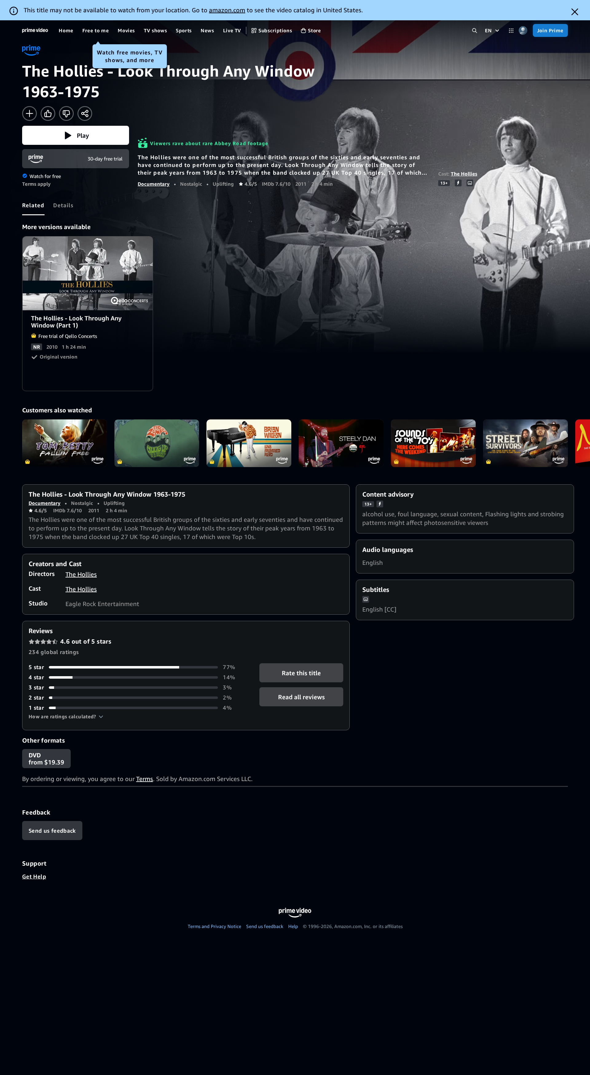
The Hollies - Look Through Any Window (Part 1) (87, 273)
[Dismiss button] (575, 11)
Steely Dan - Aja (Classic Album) (341, 443)
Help (293, 926)
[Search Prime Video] (475, 30)
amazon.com (227, 10)
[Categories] (511, 30)
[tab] (33, 205)
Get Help (34, 876)
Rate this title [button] (301, 672)
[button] (75, 135)
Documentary (154, 184)
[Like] (48, 113)
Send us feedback (264, 926)
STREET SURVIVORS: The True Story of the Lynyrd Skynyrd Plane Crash (525, 443)
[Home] (35, 30)
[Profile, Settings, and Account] (523, 30)
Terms (144, 778)
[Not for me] (66, 113)
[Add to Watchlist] (29, 113)
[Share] (84, 113)
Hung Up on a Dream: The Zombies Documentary (156, 443)
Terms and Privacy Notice (214, 926)
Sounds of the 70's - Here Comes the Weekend (433, 443)
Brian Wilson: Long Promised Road (248, 443)
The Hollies (464, 174)
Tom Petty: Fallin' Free (64, 443)
